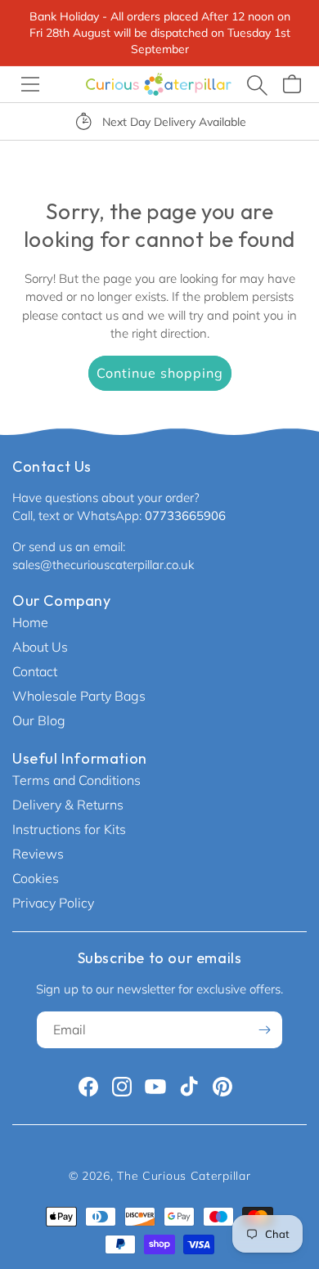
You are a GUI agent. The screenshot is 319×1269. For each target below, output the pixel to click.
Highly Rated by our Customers (213, 121)
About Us (40, 647)
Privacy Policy (53, 903)
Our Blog (38, 720)
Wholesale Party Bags (79, 696)
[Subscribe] (264, 1030)
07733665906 (185, 515)
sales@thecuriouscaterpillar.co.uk (103, 564)
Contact (34, 671)
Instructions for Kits (69, 829)
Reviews (38, 853)
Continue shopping (160, 373)
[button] (30, 84)
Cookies (35, 878)
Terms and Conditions (76, 780)
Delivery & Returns (68, 804)
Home (30, 622)
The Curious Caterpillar (183, 1175)
